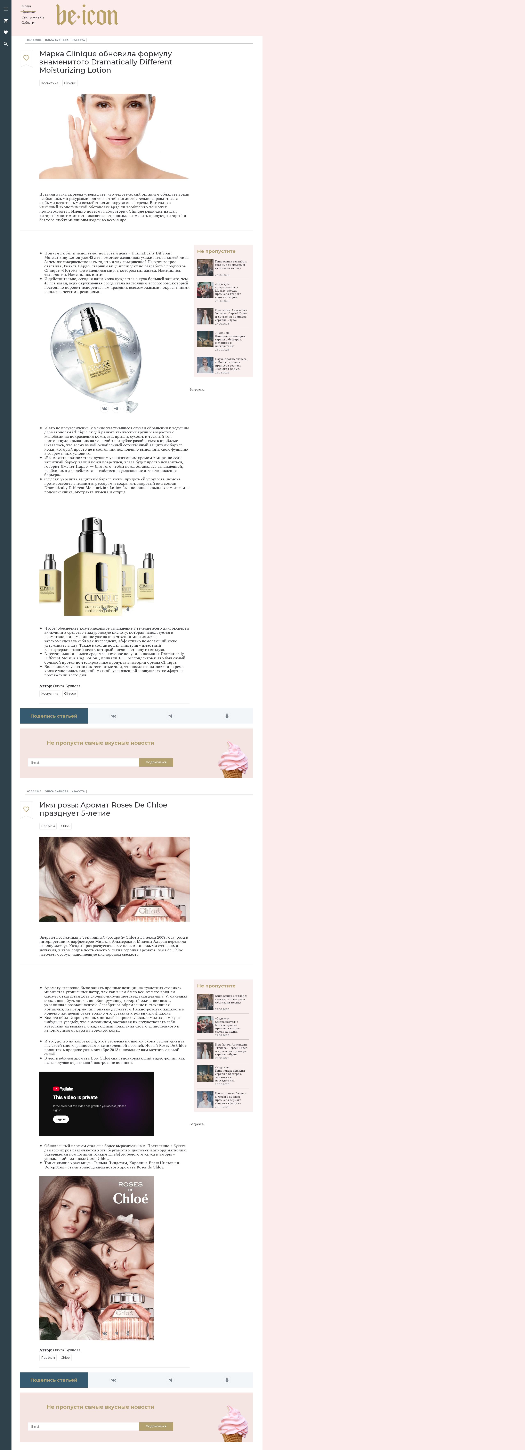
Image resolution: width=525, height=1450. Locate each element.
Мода (26, 6)
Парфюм (48, 826)
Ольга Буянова (56, 40)
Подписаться (156, 762)
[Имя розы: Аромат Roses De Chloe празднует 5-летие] (26, 810)
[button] (6, 9)
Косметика (49, 83)
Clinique (70, 83)
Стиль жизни (33, 17)
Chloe (65, 826)
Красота (28, 12)
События (29, 23)
